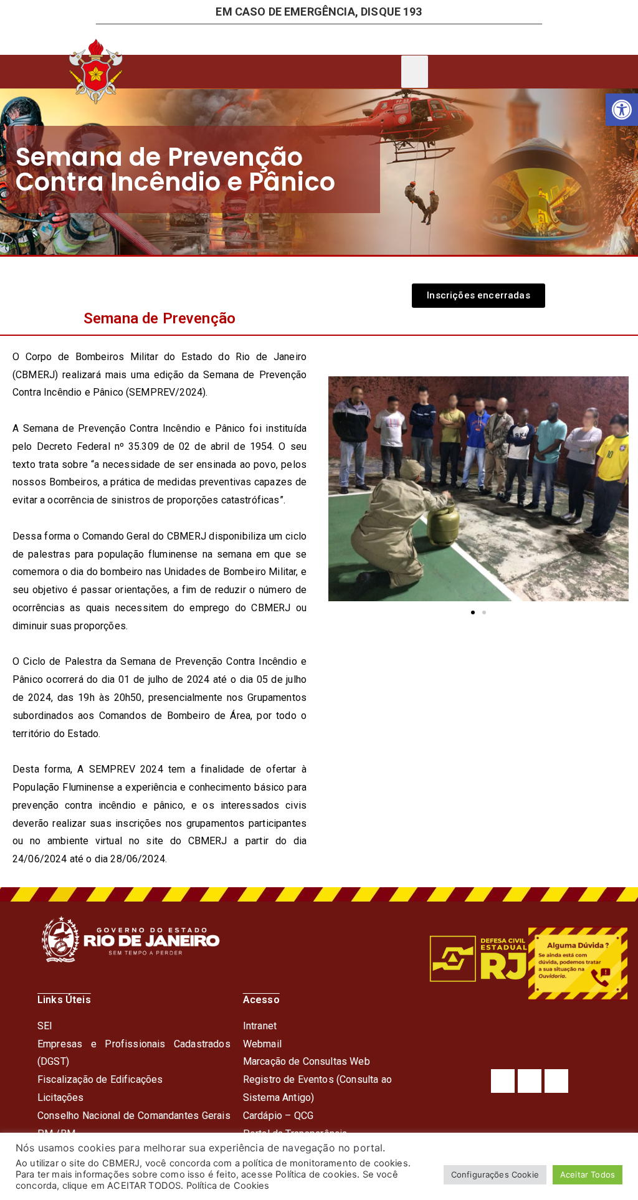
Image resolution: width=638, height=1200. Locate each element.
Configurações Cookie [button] (495, 1174)
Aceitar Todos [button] (587, 1174)
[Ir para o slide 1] (473, 612)
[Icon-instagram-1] (384, 39)
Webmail (262, 1044)
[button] (622, 109)
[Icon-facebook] (336, 39)
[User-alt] (242, 39)
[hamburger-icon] (415, 71)
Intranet (260, 1026)
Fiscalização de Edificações (100, 1079)
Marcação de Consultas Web (306, 1061)
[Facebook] (503, 1081)
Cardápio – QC (275, 1115)
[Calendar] (289, 39)
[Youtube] (556, 1081)
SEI (44, 1026)
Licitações (60, 1097)
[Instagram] (529, 1081)
